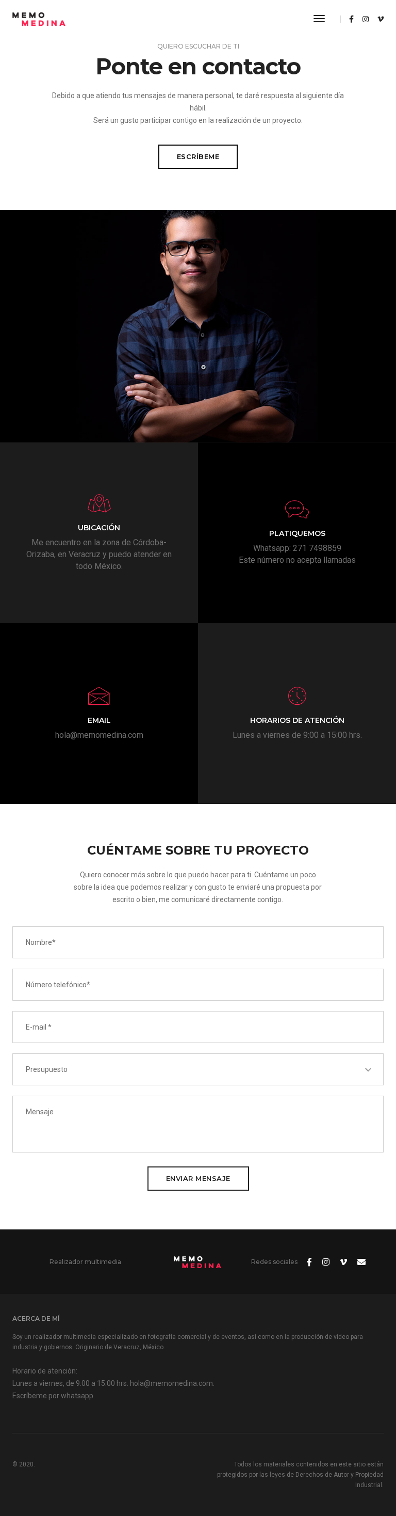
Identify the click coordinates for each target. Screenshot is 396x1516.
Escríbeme (198, 156)
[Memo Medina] (39, 18)
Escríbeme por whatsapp (52, 1396)
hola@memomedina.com (99, 735)
